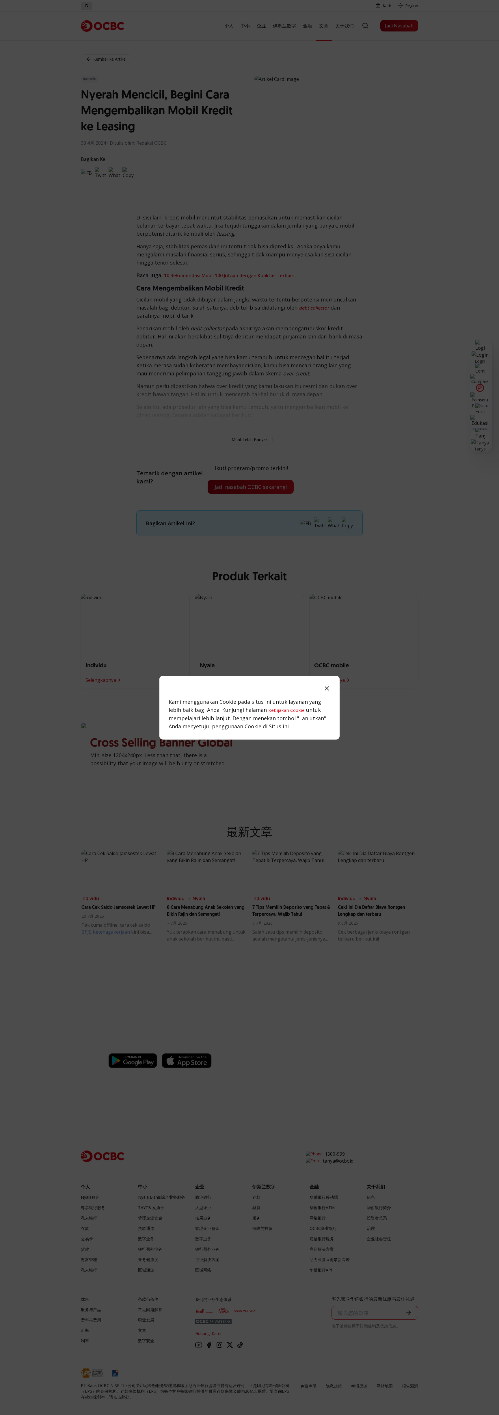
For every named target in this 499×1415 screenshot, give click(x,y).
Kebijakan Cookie (286, 710)
